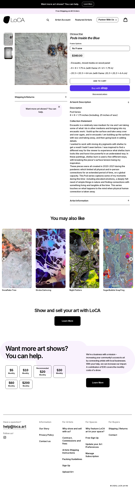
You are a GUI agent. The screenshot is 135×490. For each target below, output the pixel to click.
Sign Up (66, 465)
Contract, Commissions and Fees (71, 440)
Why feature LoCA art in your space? (95, 430)
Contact (113, 435)
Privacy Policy (46, 435)
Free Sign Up (92, 437)
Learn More (88, 4)
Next (131, 257)
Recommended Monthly (42, 371)
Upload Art (67, 471)
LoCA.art (121, 486)
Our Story (44, 428)
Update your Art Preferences (94, 445)
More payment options (100, 94)
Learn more (67, 321)
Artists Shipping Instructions (70, 451)
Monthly (11, 371)
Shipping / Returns (118, 428)
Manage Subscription (92, 455)
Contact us (45, 441)
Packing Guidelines (72, 459)
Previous (2, 257)
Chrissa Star (76, 34)
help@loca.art (14, 426)
